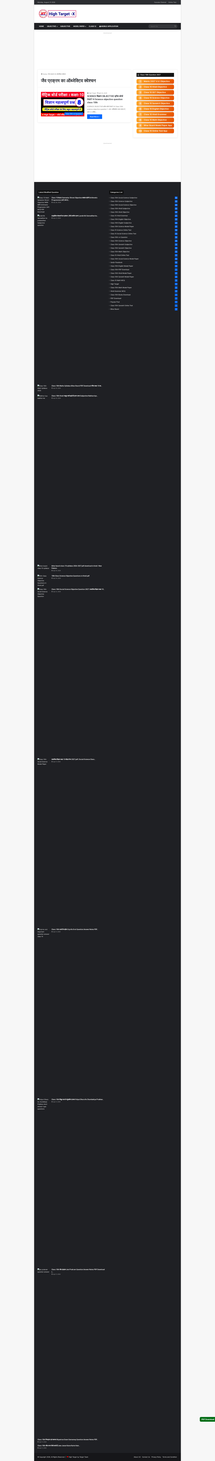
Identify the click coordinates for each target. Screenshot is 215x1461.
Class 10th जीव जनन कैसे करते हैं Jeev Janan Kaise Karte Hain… (59, 1446)
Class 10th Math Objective (120, 252)
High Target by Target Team (78, 1457)
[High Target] (66, 13)
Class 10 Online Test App (155, 131)
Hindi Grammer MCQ (118, 291)
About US (137, 1457)
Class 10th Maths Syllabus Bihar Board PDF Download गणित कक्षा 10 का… (77, 386)
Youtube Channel (160, 2)
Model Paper (78, 26)
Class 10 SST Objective (155, 92)
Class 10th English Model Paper (122, 266)
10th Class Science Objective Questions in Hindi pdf (70, 576)
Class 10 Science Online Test (121, 230)
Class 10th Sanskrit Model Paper (122, 277)
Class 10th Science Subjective (121, 201)
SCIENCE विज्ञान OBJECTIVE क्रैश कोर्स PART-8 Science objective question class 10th (105, 99)
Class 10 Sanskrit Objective (157, 103)
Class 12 (92, 26)
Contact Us (146, 1457)
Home (41, 26)
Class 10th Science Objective (121, 241)
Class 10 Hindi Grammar (155, 114)
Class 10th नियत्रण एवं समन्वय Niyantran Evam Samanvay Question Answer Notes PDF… (68, 1439)
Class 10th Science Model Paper (122, 226)
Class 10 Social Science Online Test (123, 234)
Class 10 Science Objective (156, 98)
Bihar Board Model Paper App (158, 125)
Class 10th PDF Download (120, 269)
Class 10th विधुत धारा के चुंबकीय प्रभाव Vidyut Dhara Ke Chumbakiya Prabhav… (78, 1099)
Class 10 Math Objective (155, 120)
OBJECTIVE (51, 26)
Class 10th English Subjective (121, 223)
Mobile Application (109, 26)
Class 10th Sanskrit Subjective (121, 244)
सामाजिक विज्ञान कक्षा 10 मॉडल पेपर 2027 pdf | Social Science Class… (74, 759)
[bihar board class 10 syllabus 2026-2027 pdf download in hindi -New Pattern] (44, 569)
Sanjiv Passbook (116, 262)
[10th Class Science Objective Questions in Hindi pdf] (44, 581)
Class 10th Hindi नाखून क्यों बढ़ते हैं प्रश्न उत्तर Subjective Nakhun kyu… (75, 396)
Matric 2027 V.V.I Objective (157, 81)
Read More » (94, 117)
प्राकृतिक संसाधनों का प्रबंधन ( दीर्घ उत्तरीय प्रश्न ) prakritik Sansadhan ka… (75, 216)
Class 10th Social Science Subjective (124, 198)
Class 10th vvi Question (119, 237)
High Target (92, 93)
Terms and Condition (169, 1457)
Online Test (172, 2)
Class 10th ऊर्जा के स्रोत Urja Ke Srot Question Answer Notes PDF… (75, 929)
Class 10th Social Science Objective (123, 205)
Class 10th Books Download (120, 295)
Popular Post (115, 302)
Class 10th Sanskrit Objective (121, 248)
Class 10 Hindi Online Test (120, 255)
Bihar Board (115, 309)
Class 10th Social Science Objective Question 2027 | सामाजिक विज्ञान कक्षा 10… (78, 589)
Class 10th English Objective (121, 219)
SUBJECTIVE (65, 26)
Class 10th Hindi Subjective (120, 208)
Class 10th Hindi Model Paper (121, 273)
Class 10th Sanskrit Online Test (122, 305)
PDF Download (116, 298)
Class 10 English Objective (156, 109)
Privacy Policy (156, 1457)
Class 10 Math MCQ (118, 280)
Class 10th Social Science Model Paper (125, 259)
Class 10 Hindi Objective (155, 87)
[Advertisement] (107, 50)
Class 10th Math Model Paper (121, 287)
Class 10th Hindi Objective (120, 212)
